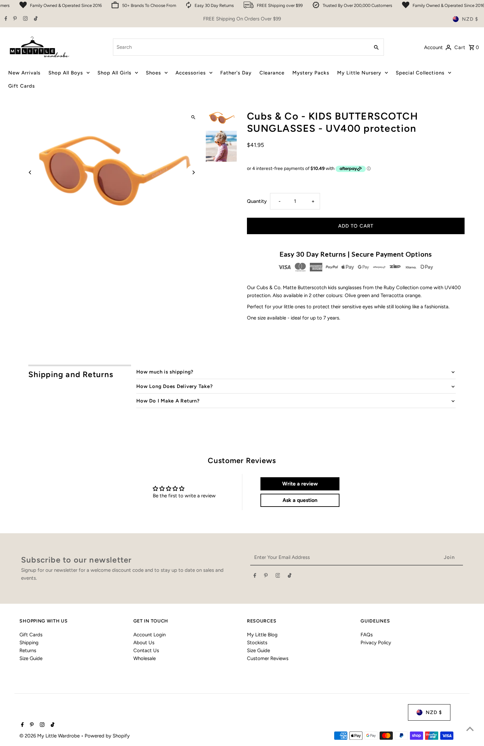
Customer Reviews (267, 658)
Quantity (257, 201)
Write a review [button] (300, 484)
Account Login (149, 635)
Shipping (29, 643)
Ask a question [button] (299, 500)
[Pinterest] (14, 19)
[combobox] (240, 47)
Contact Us (146, 650)
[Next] (193, 172)
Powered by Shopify (107, 736)
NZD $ (470, 19)
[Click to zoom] (193, 117)
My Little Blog (262, 635)
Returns (27, 650)
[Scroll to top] (470, 728)
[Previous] (30, 172)
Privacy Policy (376, 643)
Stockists (257, 643)
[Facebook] (5, 19)
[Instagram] (24, 19)
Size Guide (30, 658)
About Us (143, 643)
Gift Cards (30, 635)
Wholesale (144, 658)
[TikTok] (35, 19)
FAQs (367, 635)
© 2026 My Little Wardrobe (50, 736)
